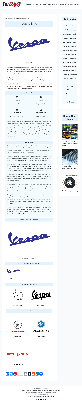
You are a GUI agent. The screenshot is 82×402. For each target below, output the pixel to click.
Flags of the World (48, 396)
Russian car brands (69, 62)
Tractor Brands (64, 4)
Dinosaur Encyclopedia (35, 396)
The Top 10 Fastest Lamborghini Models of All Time (70, 143)
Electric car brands (69, 70)
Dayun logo (17, 336)
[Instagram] (46, 399)
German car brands (69, 42)
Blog (78, 4)
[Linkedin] (43, 399)
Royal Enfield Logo (17, 364)
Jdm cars (70, 98)
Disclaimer (49, 390)
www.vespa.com (41, 116)
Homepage (29, 4)
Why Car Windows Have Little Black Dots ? (69, 168)
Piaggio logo (41, 336)
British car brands (70, 30)
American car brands (70, 26)
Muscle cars (70, 102)
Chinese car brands (69, 34)
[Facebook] (36, 399)
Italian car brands (70, 46)
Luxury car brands (70, 79)
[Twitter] (38, 399)
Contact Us (56, 390)
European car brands (70, 75)
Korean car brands (69, 58)
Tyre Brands (73, 4)
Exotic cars (70, 94)
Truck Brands (55, 4)
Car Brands (36, 4)
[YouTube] (41, 399)
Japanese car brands (70, 50)
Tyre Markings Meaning (70, 191)
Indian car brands (70, 54)
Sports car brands (70, 83)
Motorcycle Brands (45, 4)
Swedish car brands (70, 66)
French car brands (70, 38)
